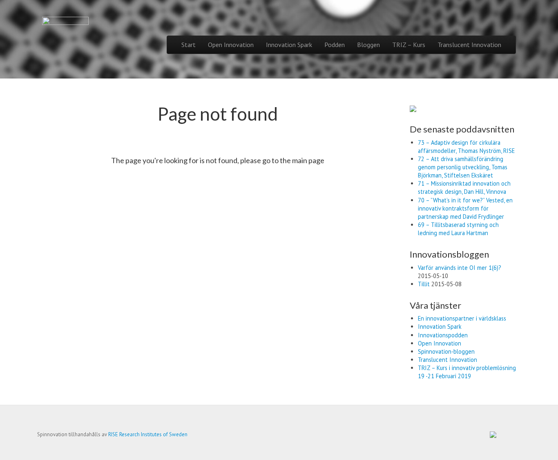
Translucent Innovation (469, 44)
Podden (334, 44)
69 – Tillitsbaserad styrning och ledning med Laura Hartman (458, 229)
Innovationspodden (443, 335)
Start (188, 44)
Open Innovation (231, 44)
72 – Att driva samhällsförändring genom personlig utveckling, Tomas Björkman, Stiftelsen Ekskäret (462, 167)
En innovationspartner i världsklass (462, 318)
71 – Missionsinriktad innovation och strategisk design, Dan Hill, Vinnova (464, 187)
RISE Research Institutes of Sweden (147, 434)
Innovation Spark (289, 44)
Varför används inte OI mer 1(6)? (459, 268)
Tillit (424, 284)
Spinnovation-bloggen (446, 351)
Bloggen (368, 44)
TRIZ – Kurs (408, 44)
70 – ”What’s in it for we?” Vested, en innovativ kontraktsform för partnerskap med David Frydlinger (465, 208)
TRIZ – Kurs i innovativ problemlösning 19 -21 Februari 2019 (467, 372)
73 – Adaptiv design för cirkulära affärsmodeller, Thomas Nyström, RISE (466, 147)
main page (308, 160)
